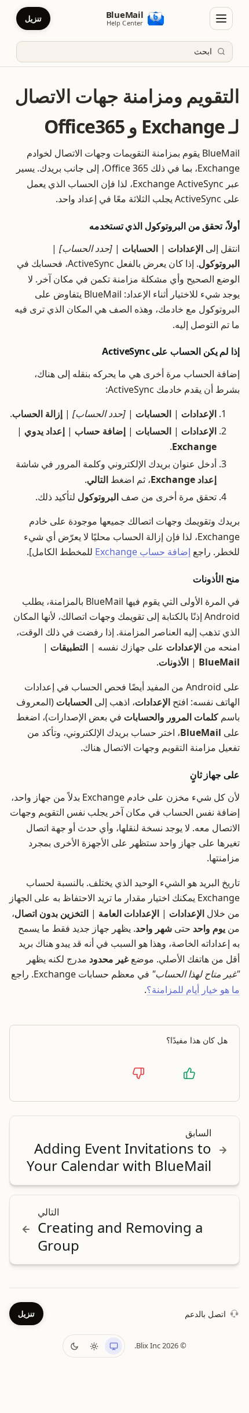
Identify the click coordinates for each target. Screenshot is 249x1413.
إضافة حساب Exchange (143, 551)
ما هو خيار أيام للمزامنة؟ (193, 989)
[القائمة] (221, 18)
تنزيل (33, 18)
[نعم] (189, 1073)
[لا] (138, 1073)
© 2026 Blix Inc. (160, 1345)
